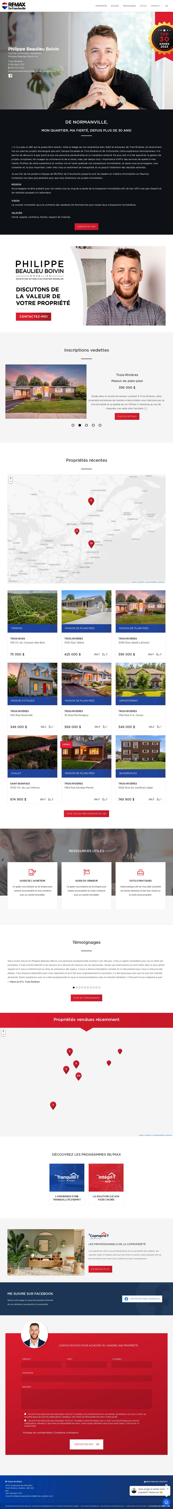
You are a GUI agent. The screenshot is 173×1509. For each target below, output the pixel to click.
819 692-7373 (17, 65)
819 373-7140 (17, 68)
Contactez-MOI (84, 1444)
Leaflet (133, 582)
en (167, 6)
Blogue (115, 6)
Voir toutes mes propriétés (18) (86, 814)
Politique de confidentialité (37, 1433)
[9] (76, 1068)
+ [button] (10, 478)
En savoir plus (100, 1269)
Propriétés (101, 6)
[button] (73, 425)
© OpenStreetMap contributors (155, 582)
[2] (91, 505)
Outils (143, 6)
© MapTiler (140, 582)
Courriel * (117, 1359)
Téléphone (27, 1373)
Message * (27, 1387)
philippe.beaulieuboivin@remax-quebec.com (32, 71)
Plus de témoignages (87, 998)
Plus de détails (127, 412)
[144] (78, 1080)
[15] (91, 548)
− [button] (10, 481)
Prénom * (26, 1359)
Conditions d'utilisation (66, 1433)
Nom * (70, 1359)
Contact (155, 6)
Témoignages (129, 6)
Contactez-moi (86, 227)
